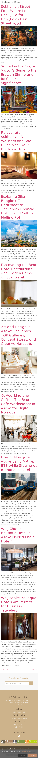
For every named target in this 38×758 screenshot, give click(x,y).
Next (34, 669)
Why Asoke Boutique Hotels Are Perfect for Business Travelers (18, 604)
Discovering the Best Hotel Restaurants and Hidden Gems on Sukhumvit (18, 270)
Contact (19, 730)
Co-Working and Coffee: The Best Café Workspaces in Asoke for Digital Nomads (18, 403)
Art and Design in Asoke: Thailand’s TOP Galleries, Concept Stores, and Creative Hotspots (18, 335)
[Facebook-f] (19, 736)
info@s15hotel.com (19, 718)
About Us (19, 727)
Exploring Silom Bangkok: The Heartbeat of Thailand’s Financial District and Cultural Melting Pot (18, 206)
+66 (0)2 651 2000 (19, 712)
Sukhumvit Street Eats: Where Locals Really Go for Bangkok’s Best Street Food (17, 14)
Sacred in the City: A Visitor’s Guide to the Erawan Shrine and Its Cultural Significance (18, 74)
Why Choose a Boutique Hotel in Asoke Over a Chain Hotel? (18, 534)
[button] (33, 6)
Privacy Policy (19, 724)
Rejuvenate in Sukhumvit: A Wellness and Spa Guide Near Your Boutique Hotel (16, 140)
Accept (32, 755)
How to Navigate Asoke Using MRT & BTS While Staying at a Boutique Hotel (19, 463)
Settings (22, 755)
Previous (5, 669)
